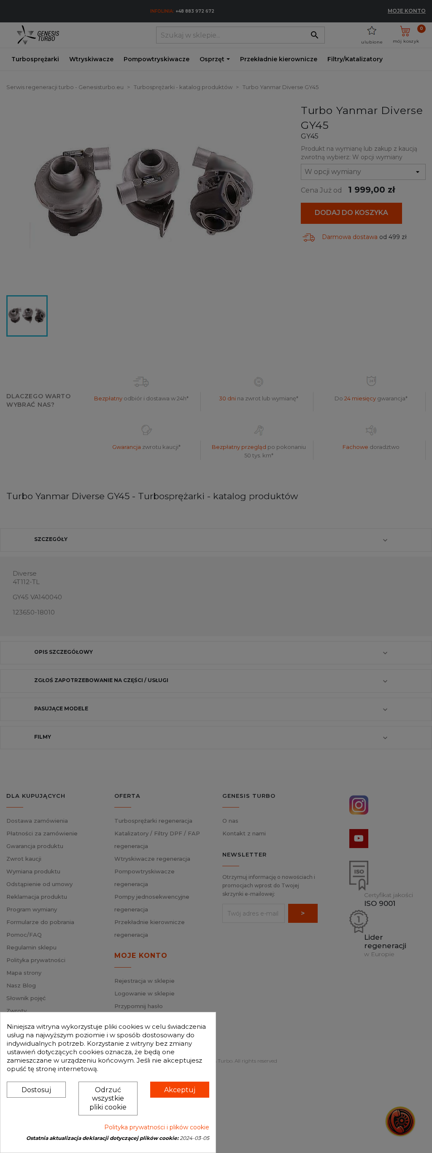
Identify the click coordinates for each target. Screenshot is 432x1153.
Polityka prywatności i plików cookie (156, 1127)
